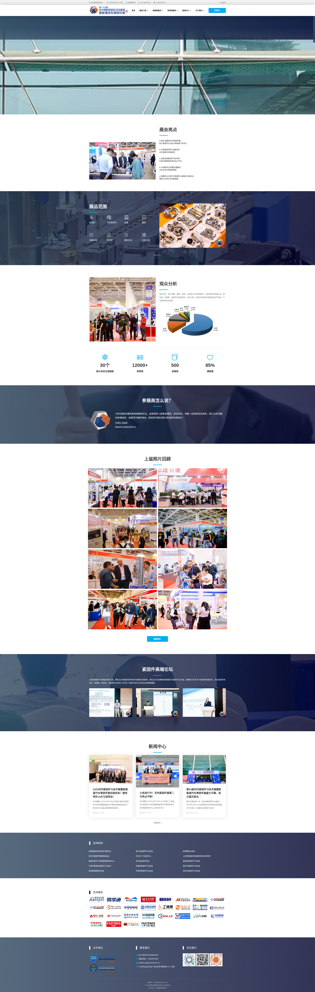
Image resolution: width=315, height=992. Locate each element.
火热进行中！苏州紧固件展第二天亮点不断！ (157, 795)
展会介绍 (142, 10)
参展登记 (217, 10)
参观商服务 (171, 10)
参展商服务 (157, 10)
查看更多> (157, 255)
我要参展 (145, 35)
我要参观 (169, 35)
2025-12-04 (99, 813)
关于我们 (199, 10)
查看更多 (157, 639)
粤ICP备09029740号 (160, 982)
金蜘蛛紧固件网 (161, 988)
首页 (133, 10)
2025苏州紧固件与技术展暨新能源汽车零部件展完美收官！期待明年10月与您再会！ (110, 793)
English (223, 2)
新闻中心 (185, 10)
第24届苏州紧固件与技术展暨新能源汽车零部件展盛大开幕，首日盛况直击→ (203, 793)
